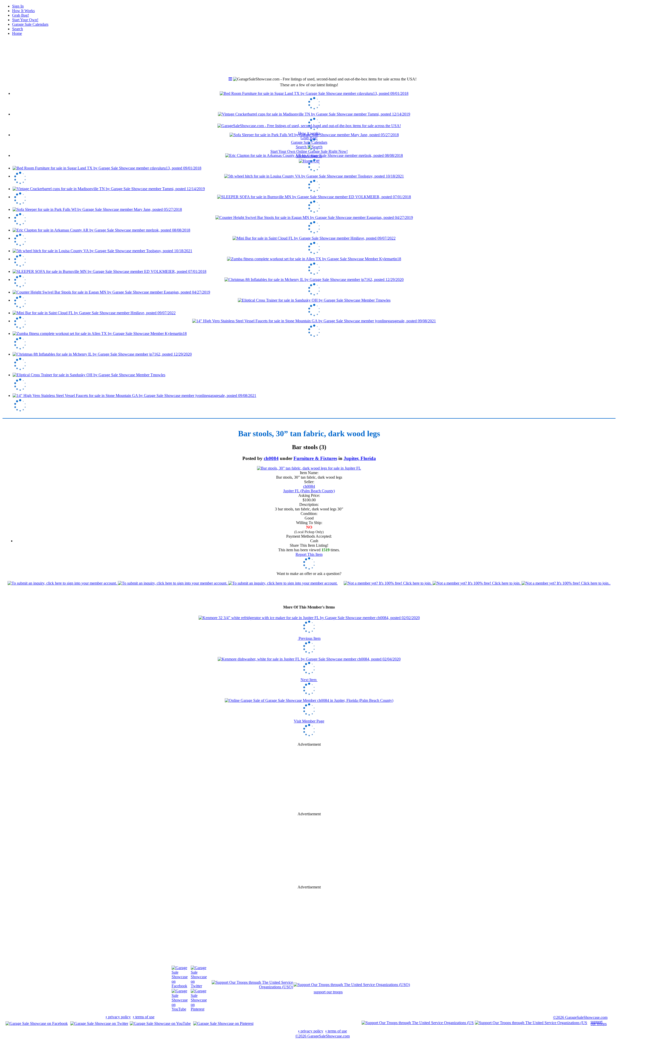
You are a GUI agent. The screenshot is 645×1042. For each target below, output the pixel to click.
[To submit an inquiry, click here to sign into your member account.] (173, 583)
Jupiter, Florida (360, 458)
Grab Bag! (20, 15)
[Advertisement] (309, 779)
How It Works (23, 11)
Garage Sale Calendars (30, 24)
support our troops (328, 992)
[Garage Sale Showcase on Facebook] (180, 986)
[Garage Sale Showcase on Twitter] (199, 986)
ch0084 (271, 458)
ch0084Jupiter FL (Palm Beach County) (309, 488)
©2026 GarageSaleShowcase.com (580, 1017)
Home (17, 33)
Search (17, 29)
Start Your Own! (25, 20)
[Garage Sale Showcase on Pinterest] (199, 1009)
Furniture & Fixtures (315, 458)
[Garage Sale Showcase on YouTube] (180, 1009)
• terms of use (143, 1017)
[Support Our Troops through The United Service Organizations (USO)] (252, 987)
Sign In (18, 6)
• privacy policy (118, 1017)
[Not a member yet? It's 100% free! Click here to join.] (477, 583)
